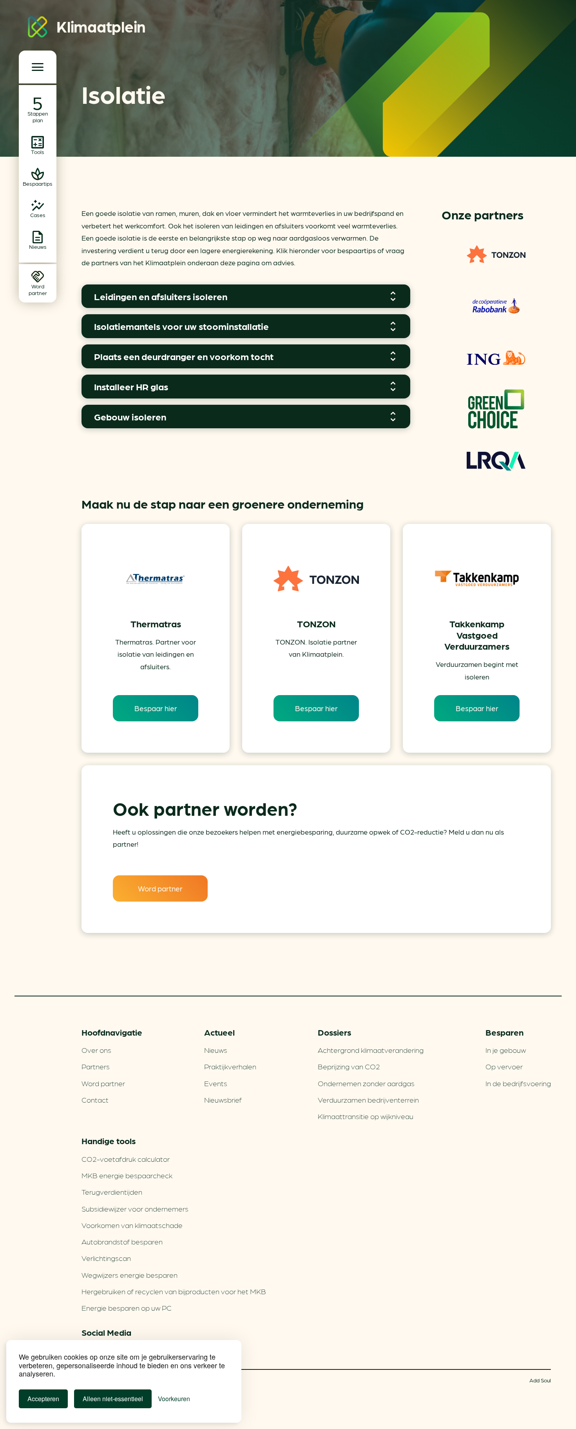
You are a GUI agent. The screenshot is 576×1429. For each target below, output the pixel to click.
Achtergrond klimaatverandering (371, 1049)
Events (215, 1083)
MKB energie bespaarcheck (127, 1175)
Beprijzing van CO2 (349, 1066)
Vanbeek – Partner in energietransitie (496, 305)
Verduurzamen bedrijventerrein (368, 1099)
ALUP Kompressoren (496, 409)
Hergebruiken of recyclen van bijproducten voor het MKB (174, 1291)
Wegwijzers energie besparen (130, 1274)
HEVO (496, 253)
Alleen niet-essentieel (113, 1398)
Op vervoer (504, 1066)
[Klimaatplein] (37, 28)
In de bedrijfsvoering (518, 1083)
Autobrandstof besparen (122, 1241)
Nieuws (215, 1049)
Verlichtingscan (106, 1257)
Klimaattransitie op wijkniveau (365, 1116)
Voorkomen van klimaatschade (132, 1225)
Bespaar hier (155, 708)
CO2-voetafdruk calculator (126, 1158)
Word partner (160, 888)
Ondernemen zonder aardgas (366, 1083)
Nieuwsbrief (223, 1099)
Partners (96, 1066)
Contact (95, 1099)
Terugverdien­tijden (112, 1191)
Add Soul (540, 1380)
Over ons (96, 1049)
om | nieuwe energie (496, 460)
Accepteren (43, 1398)
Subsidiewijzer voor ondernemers (135, 1208)
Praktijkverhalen (230, 1066)
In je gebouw (505, 1049)
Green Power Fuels (496, 357)
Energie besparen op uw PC (127, 1307)
